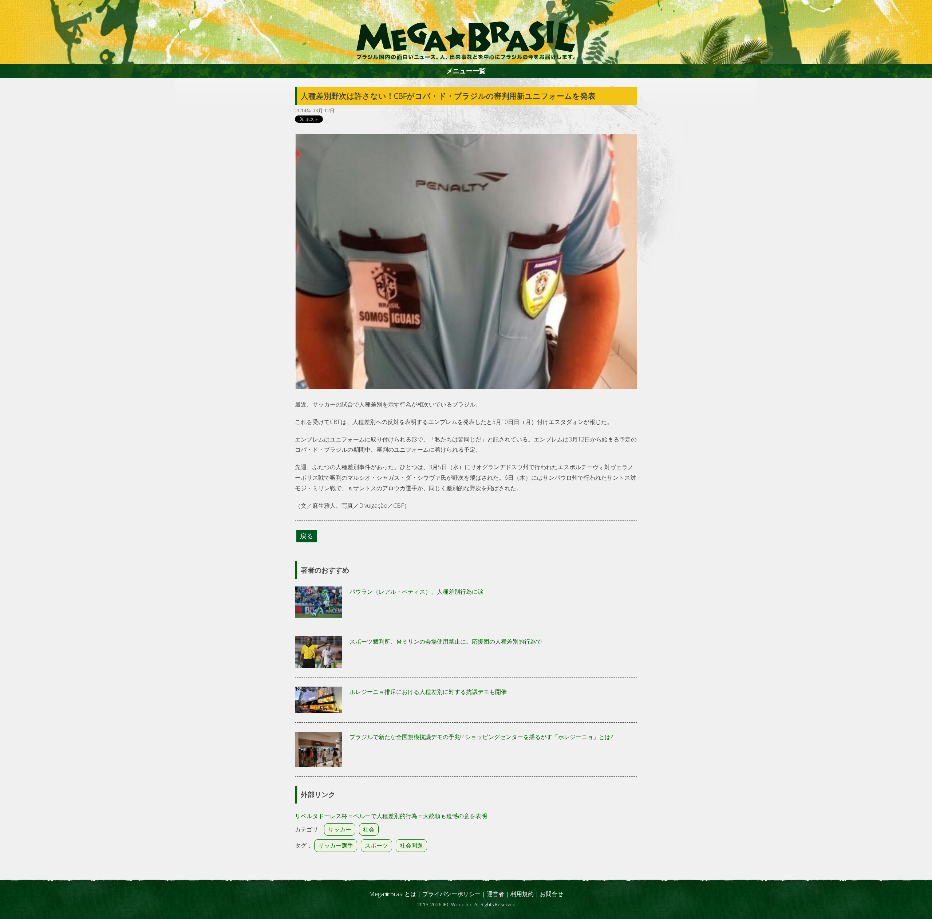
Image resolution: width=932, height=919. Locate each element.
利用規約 (522, 894)
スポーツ (376, 845)
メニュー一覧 (466, 70)
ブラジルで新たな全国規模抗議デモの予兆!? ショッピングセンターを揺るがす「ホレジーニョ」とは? (481, 737)
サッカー (339, 829)
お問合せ (551, 894)
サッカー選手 (335, 845)
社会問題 (411, 845)
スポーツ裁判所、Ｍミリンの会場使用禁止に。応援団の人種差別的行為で (446, 641)
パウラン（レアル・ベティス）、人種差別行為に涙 (416, 592)
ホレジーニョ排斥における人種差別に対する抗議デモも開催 (428, 692)
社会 (369, 829)
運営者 (495, 894)
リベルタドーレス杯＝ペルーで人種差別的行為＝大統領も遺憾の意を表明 (391, 816)
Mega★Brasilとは (392, 894)
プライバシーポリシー (451, 894)
